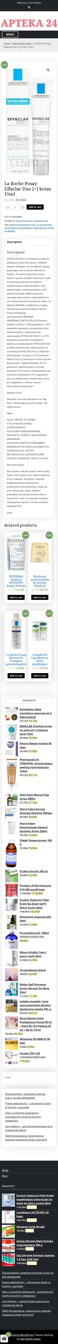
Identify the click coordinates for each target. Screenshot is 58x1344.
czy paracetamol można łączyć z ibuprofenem (28, 226)
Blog (4, 1176)
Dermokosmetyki (22, 43)
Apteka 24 (29, 22)
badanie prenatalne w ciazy (22, 224)
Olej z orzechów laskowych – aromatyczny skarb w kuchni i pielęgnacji (23, 1116)
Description (14, 242)
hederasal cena (40, 227)
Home (7, 43)
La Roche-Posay (40, 220)
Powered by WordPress (19, 1335)
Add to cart (35, 206)
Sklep (5, 1170)
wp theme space (30, 1339)
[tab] (14, 242)
